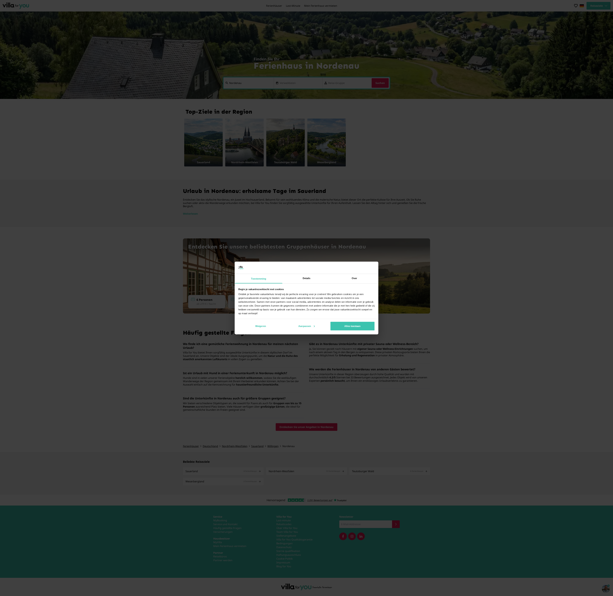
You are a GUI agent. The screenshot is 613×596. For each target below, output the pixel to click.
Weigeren (260, 326)
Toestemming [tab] (258, 278)
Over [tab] (354, 278)
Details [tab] (306, 278)
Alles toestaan (352, 326)
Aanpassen (304, 326)
